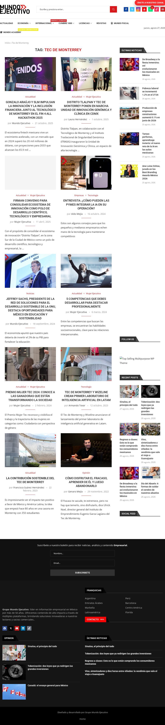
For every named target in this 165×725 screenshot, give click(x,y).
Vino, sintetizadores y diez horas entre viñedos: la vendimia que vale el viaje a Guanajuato (150, 449)
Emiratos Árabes (94, 603)
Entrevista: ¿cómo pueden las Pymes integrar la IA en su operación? (86, 204)
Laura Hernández (77, 119)
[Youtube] (144, 9)
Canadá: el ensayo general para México (48, 685)
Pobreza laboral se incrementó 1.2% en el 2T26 (150, 91)
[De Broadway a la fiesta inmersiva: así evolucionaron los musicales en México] (129, 64)
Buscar (113, 9)
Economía (23, 23)
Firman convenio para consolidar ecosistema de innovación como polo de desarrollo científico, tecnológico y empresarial (30, 208)
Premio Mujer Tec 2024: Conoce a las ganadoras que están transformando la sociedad (30, 396)
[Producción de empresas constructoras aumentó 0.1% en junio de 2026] (129, 112)
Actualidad (6, 23)
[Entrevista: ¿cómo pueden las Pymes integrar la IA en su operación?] (86, 173)
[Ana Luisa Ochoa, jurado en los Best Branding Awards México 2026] (129, 171)
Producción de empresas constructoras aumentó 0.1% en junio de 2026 (151, 114)
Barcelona (130, 603)
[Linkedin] (23, 628)
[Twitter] (132, 9)
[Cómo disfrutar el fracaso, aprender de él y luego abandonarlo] (86, 450)
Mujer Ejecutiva (22, 221)
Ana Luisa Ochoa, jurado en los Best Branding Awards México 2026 (151, 172)
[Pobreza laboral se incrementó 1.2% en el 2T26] (129, 93)
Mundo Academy (12, 31)
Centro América (133, 608)
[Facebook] (126, 9)
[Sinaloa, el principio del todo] (129, 391)
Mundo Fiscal (121, 23)
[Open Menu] (162, 9)
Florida (129, 612)
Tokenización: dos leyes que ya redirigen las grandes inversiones (150, 408)
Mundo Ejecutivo (21, 123)
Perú (127, 598)
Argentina (90, 598)
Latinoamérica (92, 612)
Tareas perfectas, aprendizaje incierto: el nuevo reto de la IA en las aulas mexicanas (151, 143)
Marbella (90, 608)
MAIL (102, 619)
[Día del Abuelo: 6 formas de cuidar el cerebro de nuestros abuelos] (150, 473)
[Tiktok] (156, 9)
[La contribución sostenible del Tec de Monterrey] (30, 450)
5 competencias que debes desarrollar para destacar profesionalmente (86, 302)
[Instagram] (138, 9)
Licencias (84, 23)
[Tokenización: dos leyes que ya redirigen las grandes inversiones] (150, 391)
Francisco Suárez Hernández (28, 487)
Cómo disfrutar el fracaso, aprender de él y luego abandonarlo (86, 482)
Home (83, 718)
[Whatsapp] (150, 9)
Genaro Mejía (75, 491)
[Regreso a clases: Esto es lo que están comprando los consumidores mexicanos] (129, 429)
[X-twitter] (11, 628)
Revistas (101, 23)
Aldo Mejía (77, 213)
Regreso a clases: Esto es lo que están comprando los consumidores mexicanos (129, 445)
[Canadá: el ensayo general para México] (14, 691)
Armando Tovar (77, 405)
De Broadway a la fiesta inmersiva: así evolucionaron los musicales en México (151, 67)
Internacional (44, 22)
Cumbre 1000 (65, 23)
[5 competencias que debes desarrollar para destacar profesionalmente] (86, 271)
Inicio (7, 42)
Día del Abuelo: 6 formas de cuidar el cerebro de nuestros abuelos (150, 488)
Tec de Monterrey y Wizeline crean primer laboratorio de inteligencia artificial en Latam (86, 396)
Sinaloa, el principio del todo (129, 403)
